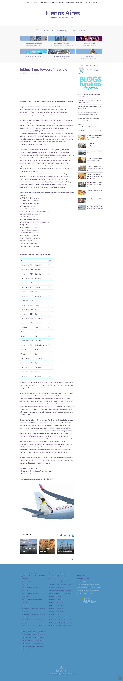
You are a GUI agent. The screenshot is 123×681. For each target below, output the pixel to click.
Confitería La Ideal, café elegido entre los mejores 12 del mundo (94, 176)
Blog (93, 2)
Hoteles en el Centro (56, 608)
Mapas (78, 2)
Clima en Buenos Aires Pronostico (60, 590)
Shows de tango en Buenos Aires (59, 579)
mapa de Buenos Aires (56, 587)
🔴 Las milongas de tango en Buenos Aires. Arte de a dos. (94, 184)
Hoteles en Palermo (55, 599)
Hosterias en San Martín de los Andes (34, 634)
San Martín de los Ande (62, 182)
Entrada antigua (70, 559)
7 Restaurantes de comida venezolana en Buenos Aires (94, 160)
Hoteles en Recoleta (55, 596)
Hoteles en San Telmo (56, 602)
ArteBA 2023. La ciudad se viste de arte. (90, 131)
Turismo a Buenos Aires (57, 581)
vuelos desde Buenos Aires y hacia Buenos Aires (38, 193)
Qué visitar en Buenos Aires (51, 2)
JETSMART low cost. (27, 101)
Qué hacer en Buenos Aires (58, 576)
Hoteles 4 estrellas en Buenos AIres (60, 625)
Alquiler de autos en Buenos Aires (60, 584)
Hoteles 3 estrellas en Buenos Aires (60, 620)
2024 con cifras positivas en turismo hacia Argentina (28, 550)
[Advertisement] (47, 88)
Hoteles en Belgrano (56, 605)
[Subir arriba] (120, 678)
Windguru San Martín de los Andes (33, 640)
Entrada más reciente (26, 559)
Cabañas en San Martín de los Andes (33, 631)
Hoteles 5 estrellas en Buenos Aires (60, 623)
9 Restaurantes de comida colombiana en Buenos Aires (94, 137)
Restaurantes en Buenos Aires (59, 573)
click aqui (50, 479)
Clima (86, 2)
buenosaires (35, 73)
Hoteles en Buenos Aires (29, 573)
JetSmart (23, 120)
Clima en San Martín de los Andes (32, 637)
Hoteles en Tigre (54, 614)
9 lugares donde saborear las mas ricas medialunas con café (94, 192)
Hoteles (34, 2)
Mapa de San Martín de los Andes (32, 643)
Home (27, 2)
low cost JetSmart (54, 107)
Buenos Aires (61, 13)
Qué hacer (69, 2)
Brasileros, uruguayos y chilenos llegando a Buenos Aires (95, 168)
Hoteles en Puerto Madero (58, 611)
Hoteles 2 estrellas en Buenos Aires (60, 617)
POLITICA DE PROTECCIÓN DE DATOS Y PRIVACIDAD (61, 675)
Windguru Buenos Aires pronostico (60, 593)
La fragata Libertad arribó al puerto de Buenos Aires (65, 550)
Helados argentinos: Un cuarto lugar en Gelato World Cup (46, 550)
